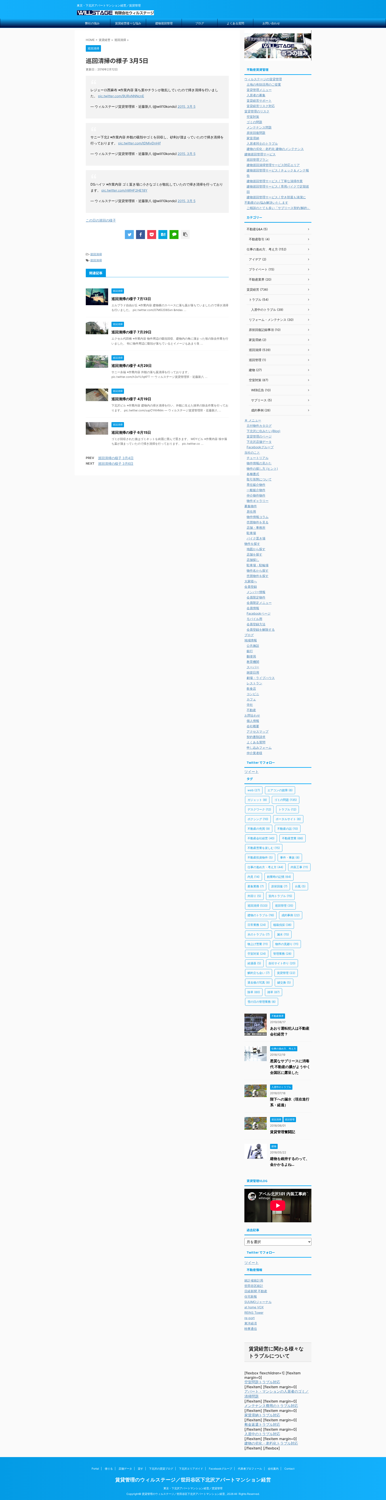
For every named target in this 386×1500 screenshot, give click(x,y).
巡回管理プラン (258, 159)
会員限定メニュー (259, 603)
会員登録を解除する (261, 629)
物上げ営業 (258, 944)
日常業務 (257, 925)
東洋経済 (250, 1323)
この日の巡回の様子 (101, 220)
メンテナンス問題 (259, 127)
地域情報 (250, 640)
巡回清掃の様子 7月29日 (131, 332)
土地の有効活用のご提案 (264, 84)
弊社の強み (92, 23)
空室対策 (253, 116)
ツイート (251, 771)
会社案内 (273, 1468)
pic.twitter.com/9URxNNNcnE (121, 96)
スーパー (253, 667)
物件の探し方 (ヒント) (262, 468)
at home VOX (254, 1307)
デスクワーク (259, 809)
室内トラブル (280, 896)
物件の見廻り (286, 944)
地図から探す (256, 549)
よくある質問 (235, 23)
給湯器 (254, 963)
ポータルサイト (288, 819)
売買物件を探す (258, 576)
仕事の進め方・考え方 (265, 867)
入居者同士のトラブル (262, 143)
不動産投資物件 (260, 857)
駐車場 (251, 533)
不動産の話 (287, 828)
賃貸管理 (286, 973)
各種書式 (253, 474)
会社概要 (253, 726)
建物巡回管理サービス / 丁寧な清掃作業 (275, 181)
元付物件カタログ (259, 425)
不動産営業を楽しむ (264, 848)
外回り (254, 896)
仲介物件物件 (256, 495)
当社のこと (252, 452)
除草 (254, 992)
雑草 (273, 992)
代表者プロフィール (250, 1468)
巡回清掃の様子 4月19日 (131, 399)
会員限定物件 (256, 597)
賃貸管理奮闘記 (282, 1132)
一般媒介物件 (256, 490)
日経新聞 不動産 (255, 1291)
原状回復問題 (256, 133)
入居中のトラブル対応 (262, 1434)
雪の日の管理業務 (262, 1001)
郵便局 (251, 656)
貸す (140, 1468)
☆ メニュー (252, 420)
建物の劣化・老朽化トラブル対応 (271, 1443)
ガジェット (257, 800)
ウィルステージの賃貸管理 (263, 79)
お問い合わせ (271, 23)
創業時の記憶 (279, 876)
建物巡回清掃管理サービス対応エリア (273, 165)
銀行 (250, 651)
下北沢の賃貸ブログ (161, 1468)
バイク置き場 (256, 538)
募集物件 (250, 506)
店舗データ (125, 1468)
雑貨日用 (253, 672)
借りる (109, 1468)
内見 (254, 876)
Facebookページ (259, 613)
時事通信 (250, 1329)
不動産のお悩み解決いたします (266, 202)
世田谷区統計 (253, 1286)
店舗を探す (254, 554)
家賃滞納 (253, 138)
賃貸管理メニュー (259, 90)
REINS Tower (253, 1312)
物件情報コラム (258, 517)
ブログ (199, 23)
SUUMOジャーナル (258, 1302)
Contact (289, 1468)
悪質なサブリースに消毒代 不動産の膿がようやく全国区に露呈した (290, 1067)
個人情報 (253, 721)
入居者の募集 (256, 95)
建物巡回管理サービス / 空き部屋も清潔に (276, 197)
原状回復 (279, 886)
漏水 (283, 934)
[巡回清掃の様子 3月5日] (162, 234)
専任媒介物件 (256, 485)
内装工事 (299, 867)
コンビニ (253, 694)
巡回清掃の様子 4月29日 (131, 365)
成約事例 (290, 915)
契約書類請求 (256, 737)
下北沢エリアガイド (191, 1468)
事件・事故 (290, 857)
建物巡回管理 (164, 23)
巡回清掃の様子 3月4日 (116, 458)
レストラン (254, 683)
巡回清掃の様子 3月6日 (115, 463)
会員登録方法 (256, 624)
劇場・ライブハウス (261, 678)
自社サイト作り (282, 963)
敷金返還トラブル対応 (262, 1424)
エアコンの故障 (280, 790)
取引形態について (259, 479)
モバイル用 (254, 619)
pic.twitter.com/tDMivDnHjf (139, 143)
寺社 (250, 705)
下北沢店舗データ (259, 442)
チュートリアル (258, 458)
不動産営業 (292, 838)
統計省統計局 (253, 1280)
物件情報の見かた (259, 463)
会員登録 (250, 586)
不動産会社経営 (261, 838)
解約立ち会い (259, 973)
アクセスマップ (258, 731)
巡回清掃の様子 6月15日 (131, 432)
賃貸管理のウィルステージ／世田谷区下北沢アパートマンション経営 (193, 1480)
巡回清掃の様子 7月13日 (131, 298)
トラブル (287, 809)
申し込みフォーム (259, 747)
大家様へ (250, 581)
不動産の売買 (259, 828)
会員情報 (253, 608)
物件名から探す (258, 570)
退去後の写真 (259, 982)
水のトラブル (259, 934)
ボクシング (258, 819)
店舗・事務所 (256, 527)
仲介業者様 (254, 753)
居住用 (251, 511)
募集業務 (256, 886)
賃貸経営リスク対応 (261, 106)
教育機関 (253, 662)
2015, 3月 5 (186, 106)
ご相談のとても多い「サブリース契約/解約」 (278, 208)
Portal (95, 1468)
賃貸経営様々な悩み (128, 23)
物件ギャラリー (258, 501)
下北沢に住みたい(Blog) (263, 431)
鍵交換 (284, 982)
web (254, 790)
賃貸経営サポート (259, 100)
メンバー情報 (256, 592)
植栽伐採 (282, 925)
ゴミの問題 (254, 122)
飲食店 (251, 688)
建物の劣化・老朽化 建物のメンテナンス (275, 149)
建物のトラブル (261, 915)
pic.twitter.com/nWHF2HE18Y (124, 190)
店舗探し (253, 560)
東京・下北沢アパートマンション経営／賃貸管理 (193, 1488)
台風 (300, 886)
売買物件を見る (258, 522)
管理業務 (282, 953)
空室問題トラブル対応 (262, 1382)
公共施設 (253, 645)
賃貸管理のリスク (256, 111)
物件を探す (252, 544)
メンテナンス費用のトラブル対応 (271, 1405)
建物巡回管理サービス (260, 154)
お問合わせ (252, 715)
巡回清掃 (96, 254)
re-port (249, 1318)
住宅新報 (250, 1296)
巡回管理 (284, 905)
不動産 (251, 710)
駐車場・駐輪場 (258, 565)
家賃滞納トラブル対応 (262, 1415)
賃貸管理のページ (259, 436)
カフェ (251, 699)
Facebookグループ (260, 447)
